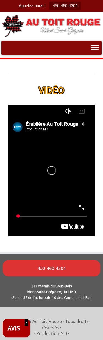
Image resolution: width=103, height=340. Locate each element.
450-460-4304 (65, 5)
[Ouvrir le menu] (95, 48)
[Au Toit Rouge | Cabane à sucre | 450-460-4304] (51, 26)
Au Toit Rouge (47, 321)
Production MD (51, 333)
